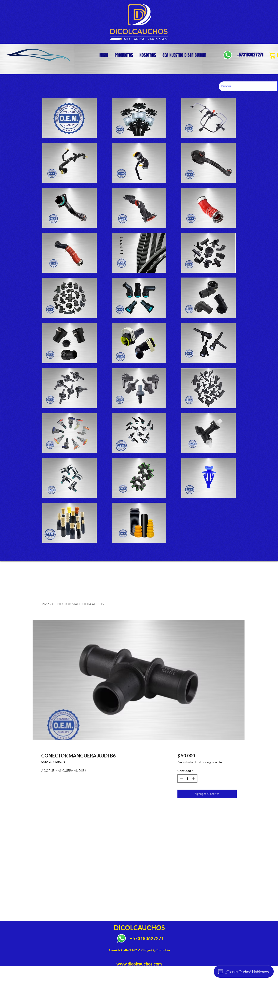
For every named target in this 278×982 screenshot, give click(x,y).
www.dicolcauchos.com (139, 963)
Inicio (45, 604)
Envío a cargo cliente (208, 762)
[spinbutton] (187, 779)
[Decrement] (181, 779)
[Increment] (194, 779)
